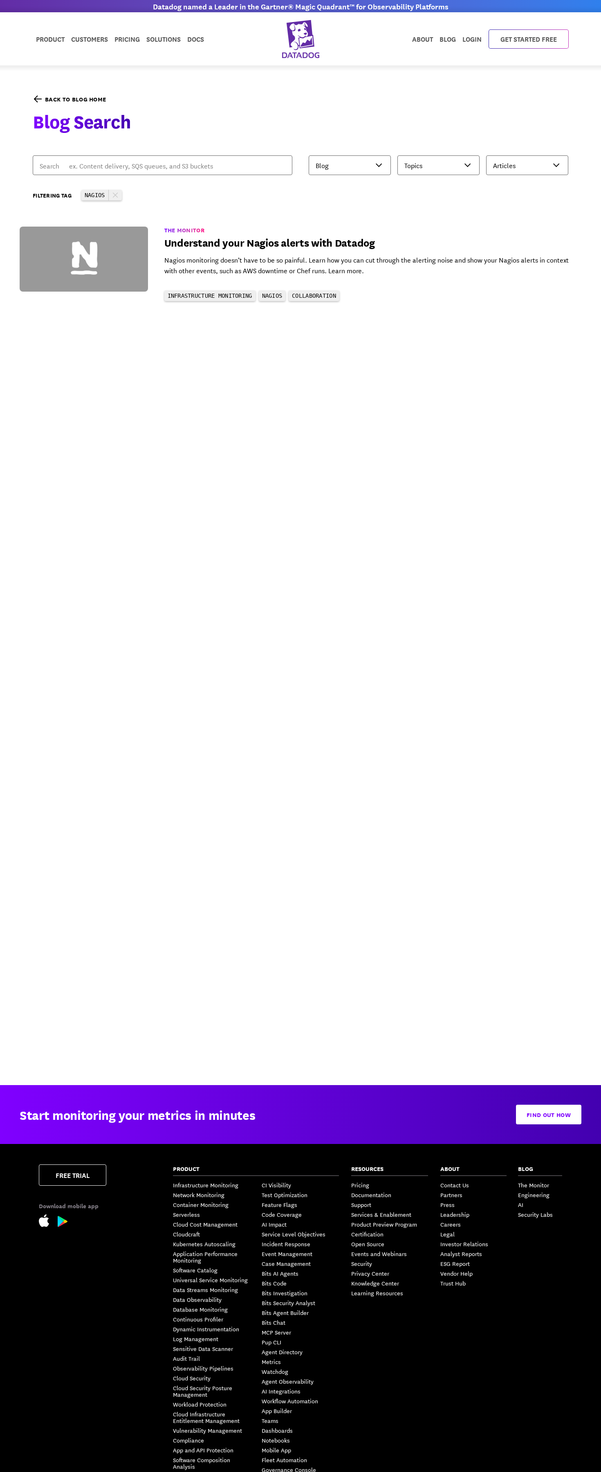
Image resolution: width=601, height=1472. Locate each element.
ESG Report (455, 1263)
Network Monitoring (198, 1194)
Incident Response (286, 1244)
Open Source (367, 1244)
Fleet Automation (284, 1459)
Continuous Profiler (198, 1319)
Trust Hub (453, 1283)
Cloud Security (192, 1378)
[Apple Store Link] (48, 1221)
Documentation (371, 1194)
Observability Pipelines (203, 1368)
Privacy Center (370, 1273)
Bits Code (274, 1283)
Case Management (286, 1263)
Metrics (271, 1361)
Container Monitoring (201, 1204)
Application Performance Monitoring (205, 1256)
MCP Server (276, 1332)
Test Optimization (284, 1194)
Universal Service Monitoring (210, 1279)
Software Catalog (195, 1270)
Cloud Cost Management (205, 1224)
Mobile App (276, 1450)
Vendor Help (456, 1273)
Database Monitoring (200, 1309)
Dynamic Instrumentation (206, 1329)
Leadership (454, 1214)
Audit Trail (186, 1358)
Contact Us (454, 1185)
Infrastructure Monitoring (205, 1185)
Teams (270, 1420)
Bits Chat (273, 1322)
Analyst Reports (461, 1253)
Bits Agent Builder (285, 1312)
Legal (447, 1234)
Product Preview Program (384, 1224)
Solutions (163, 39)
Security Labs (535, 1214)
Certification (367, 1234)
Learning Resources (377, 1293)
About (422, 39)
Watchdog (275, 1371)
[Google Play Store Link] (63, 1222)
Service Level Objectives (293, 1234)
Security (361, 1263)
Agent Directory (282, 1351)
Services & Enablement (381, 1214)
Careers (450, 1224)
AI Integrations (281, 1391)
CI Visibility (276, 1185)
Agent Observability (288, 1381)
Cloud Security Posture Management (202, 1391)
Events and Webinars (379, 1253)
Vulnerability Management (207, 1430)
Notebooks (276, 1440)
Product (50, 39)
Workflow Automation (290, 1401)
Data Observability (197, 1299)
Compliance (188, 1440)
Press (447, 1204)
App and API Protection (203, 1450)
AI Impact (274, 1224)
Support (361, 1204)
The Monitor (533, 1185)
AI (520, 1204)
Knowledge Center (375, 1283)
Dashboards (277, 1430)
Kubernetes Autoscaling (204, 1244)
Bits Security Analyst (288, 1302)
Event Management (287, 1253)
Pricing (360, 1185)
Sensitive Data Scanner (203, 1348)
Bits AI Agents (280, 1273)
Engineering (533, 1194)
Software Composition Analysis (201, 1463)
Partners (451, 1194)
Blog (448, 39)
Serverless (186, 1214)
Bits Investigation (284, 1293)
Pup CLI (271, 1342)
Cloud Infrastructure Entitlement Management (206, 1417)
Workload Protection (199, 1404)
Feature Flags (279, 1204)
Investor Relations (464, 1244)
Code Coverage (282, 1214)
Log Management (195, 1338)
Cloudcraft (186, 1234)
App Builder (277, 1410)
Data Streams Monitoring (205, 1289)
